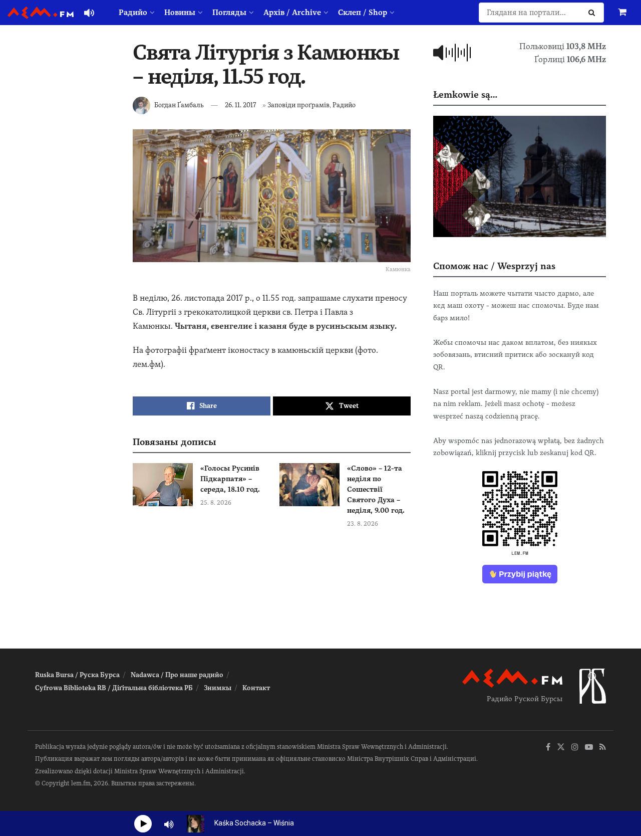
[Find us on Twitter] (561, 747)
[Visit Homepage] (41, 13)
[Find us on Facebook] (548, 747)
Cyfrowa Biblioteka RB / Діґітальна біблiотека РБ (114, 688)
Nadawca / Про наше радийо (177, 675)
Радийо (133, 12)
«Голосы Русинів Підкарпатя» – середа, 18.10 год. (230, 478)
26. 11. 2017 (240, 105)
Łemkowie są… (465, 94)
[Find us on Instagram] (574, 747)
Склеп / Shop (362, 12)
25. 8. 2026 (215, 502)
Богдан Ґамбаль (179, 105)
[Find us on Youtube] (589, 747)
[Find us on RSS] (602, 747)
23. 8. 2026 (362, 523)
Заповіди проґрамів (298, 105)
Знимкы (217, 688)
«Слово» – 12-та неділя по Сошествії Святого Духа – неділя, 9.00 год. (376, 489)
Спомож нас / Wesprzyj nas (494, 266)
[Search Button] (593, 13)
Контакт (256, 688)
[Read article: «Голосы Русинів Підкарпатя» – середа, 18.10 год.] (163, 484)
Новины (179, 12)
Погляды (229, 12)
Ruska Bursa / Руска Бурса (77, 675)
